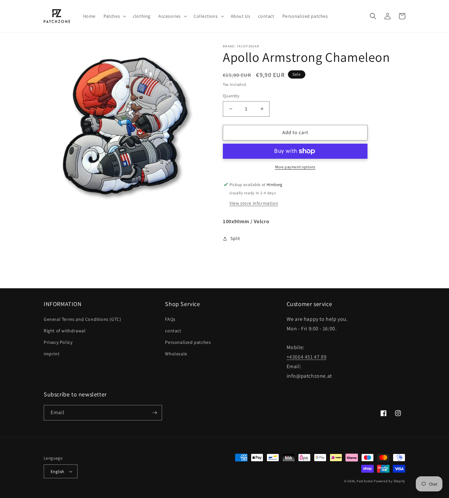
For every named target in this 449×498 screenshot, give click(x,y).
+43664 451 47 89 (307, 356)
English (57, 471)
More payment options (295, 166)
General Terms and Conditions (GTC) (82, 319)
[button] (114, 16)
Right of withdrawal (64, 331)
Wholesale (176, 354)
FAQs (170, 319)
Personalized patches (188, 342)
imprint (51, 354)
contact (173, 331)
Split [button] (235, 238)
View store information (253, 203)
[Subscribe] (154, 412)
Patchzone (365, 481)
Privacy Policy (58, 342)
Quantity (231, 96)
